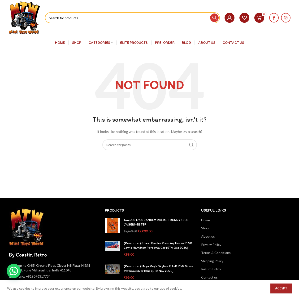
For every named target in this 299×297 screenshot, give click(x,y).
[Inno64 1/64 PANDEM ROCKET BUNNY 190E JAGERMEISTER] (112, 226)
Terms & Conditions (216, 253)
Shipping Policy (212, 261)
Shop (205, 228)
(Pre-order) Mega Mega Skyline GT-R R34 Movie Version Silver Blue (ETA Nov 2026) (158, 268)
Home (205, 220)
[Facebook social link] (274, 17)
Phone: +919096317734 (32, 276)
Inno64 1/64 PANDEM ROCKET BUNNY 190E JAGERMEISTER (156, 222)
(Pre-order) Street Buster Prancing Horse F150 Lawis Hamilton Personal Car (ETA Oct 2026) (158, 245)
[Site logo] (24, 17)
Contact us (209, 277)
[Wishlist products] (244, 17)
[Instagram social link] (285, 17)
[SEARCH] (214, 17)
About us (208, 236)
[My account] (229, 17)
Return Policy (211, 269)
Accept (281, 288)
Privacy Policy (211, 245)
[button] (14, 271)
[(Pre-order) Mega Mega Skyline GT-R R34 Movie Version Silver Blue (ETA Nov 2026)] (112, 272)
